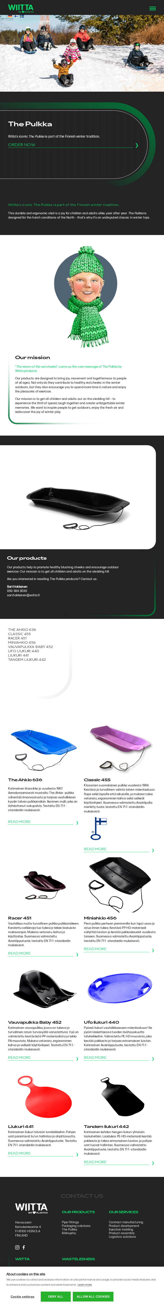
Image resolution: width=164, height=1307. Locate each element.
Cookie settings (22, 1296)
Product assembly (122, 1233)
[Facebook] (24, 1247)
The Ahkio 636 (22, 630)
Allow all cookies (93, 1296)
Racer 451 (17, 638)
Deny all (55, 1296)
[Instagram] (17, 1247)
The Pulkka (69, 1229)
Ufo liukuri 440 (23, 651)
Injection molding (121, 1229)
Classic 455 (19, 634)
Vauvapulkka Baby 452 (30, 647)
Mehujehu (69, 1233)
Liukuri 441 (18, 655)
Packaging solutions (76, 1226)
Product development (124, 1226)
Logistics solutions (122, 1237)
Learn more (85, 1284)
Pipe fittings (70, 1222)
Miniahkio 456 (22, 643)
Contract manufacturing (126, 1222)
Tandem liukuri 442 (27, 660)
